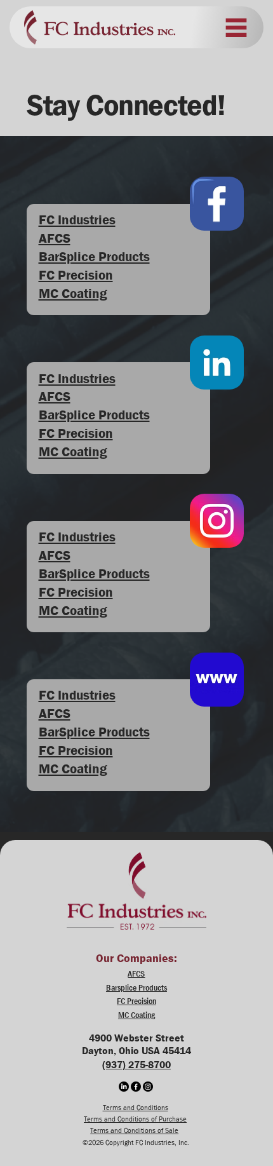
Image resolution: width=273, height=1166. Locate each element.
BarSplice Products (94, 256)
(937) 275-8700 (136, 1064)
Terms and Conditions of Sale (134, 1130)
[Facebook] (136, 1086)
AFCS (54, 238)
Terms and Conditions (135, 1107)
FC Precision (76, 275)
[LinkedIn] (124, 1086)
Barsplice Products (136, 987)
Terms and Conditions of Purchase (135, 1118)
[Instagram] (148, 1086)
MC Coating (73, 293)
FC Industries (77, 220)
